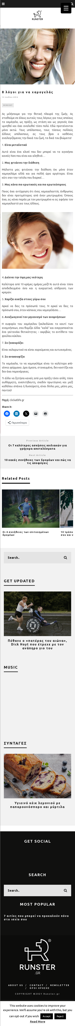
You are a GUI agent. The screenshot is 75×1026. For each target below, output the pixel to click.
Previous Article (37, 441)
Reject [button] (60, 1016)
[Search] (72, 4)
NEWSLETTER (60, 985)
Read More (37, 1021)
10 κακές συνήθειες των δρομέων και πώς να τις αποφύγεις (37, 461)
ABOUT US (15, 985)
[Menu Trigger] (66, 8)
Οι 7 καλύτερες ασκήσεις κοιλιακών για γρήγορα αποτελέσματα (37, 447)
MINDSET (7, 105)
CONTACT (37, 985)
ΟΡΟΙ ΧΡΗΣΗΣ (40, 988)
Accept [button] (47, 1016)
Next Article (37, 455)
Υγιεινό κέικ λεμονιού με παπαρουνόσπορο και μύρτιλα (37, 804)
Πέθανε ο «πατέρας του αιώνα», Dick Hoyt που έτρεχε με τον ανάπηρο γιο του (37, 644)
